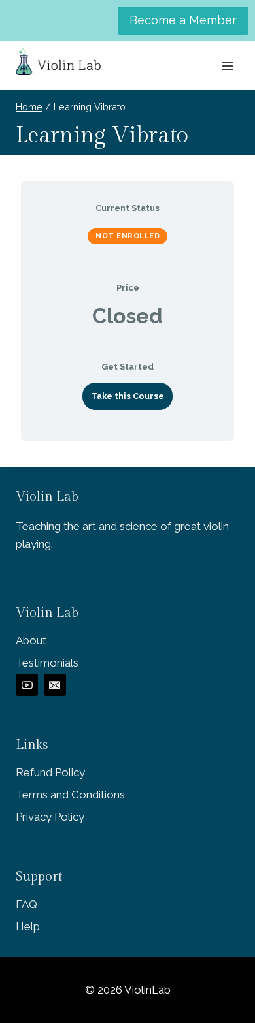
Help (28, 926)
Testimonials (47, 662)
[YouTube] (27, 685)
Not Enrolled (127, 236)
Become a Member (183, 20)
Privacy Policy (50, 816)
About (31, 640)
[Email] (55, 685)
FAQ (26, 904)
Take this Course (127, 396)
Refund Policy (50, 772)
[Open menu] (227, 65)
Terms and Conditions (70, 794)
